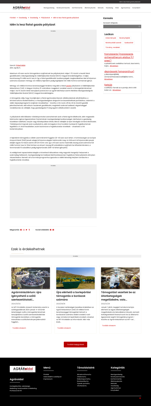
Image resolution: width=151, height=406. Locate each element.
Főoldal (13, 17)
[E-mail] (24, 230)
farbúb (108, 84)
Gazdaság (109, 8)
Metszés (101, 8)
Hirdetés (53, 31)
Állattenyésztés (90, 8)
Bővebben (114, 66)
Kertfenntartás (77, 8)
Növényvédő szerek (113, 42)
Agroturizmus (125, 8)
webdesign (26, 386)
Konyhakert (136, 8)
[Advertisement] (53, 46)
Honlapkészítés (15, 386)
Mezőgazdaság (49, 8)
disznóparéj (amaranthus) (119, 71)
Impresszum (48, 379)
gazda (68, 86)
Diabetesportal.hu (83, 379)
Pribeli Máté (20, 65)
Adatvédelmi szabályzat (52, 377)
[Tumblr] (29, 230)
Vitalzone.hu (81, 377)
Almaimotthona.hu (84, 374)
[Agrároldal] (21, 8)
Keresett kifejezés (110, 23)
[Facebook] (21, 230)
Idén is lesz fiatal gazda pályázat (129, 2)
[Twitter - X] (26, 230)
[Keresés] (139, 26)
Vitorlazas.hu (82, 386)
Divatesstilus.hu (83, 381)
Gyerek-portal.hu (83, 383)
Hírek (117, 8)
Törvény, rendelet (112, 47)
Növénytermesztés (63, 8)
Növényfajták (124, 38)
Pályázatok (45, 17)
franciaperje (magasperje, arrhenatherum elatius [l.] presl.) (119, 57)
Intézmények (110, 38)
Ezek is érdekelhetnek (28, 249)
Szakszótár (128, 42)
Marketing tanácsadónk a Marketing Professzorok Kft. (23, 389)
